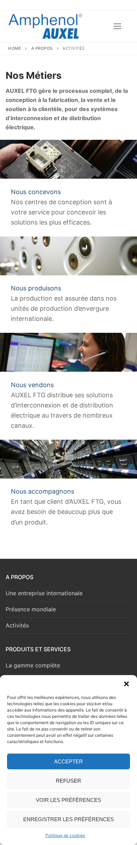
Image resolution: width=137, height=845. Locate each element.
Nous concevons (36, 191)
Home (14, 48)
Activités (17, 625)
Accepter (68, 761)
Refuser (68, 781)
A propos (42, 48)
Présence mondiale (31, 609)
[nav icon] (117, 26)
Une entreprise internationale (44, 593)
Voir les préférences (68, 800)
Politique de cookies (65, 835)
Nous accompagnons (42, 491)
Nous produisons (36, 288)
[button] (126, 683)
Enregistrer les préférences (68, 819)
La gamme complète (33, 665)
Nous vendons (32, 385)
